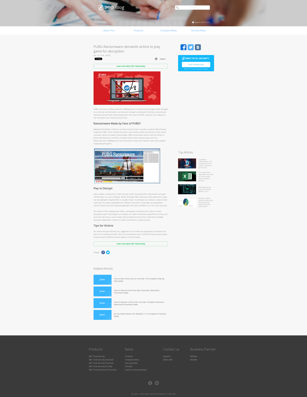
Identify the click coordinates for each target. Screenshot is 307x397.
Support (166, 356)
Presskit (128, 366)
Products (138, 30)
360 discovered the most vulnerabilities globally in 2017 (204, 189)
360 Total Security (97, 356)
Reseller (193, 359)
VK (198, 47)
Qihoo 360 (167, 359)
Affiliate (193, 356)
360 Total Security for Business (103, 369)
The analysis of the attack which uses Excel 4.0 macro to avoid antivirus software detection (205, 176)
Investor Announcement (136, 369)
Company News (168, 30)
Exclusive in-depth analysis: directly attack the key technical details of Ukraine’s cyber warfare (205, 202)
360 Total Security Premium (101, 363)
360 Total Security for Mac (100, 366)
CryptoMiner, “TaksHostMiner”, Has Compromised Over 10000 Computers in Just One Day (205, 163)
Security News (198, 30)
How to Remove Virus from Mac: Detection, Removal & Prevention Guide (136, 291)
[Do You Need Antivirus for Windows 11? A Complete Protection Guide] (103, 315)
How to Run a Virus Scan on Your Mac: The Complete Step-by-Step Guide (139, 279)
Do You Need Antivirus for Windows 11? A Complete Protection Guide (140, 315)
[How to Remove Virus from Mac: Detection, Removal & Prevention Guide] (103, 291)
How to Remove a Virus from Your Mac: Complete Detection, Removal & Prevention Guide (139, 303)
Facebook (183, 47)
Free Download (196, 64)
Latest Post (109, 30)
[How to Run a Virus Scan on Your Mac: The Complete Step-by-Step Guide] (103, 280)
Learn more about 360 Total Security (130, 66)
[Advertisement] (196, 112)
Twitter (191, 47)
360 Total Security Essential (101, 359)
